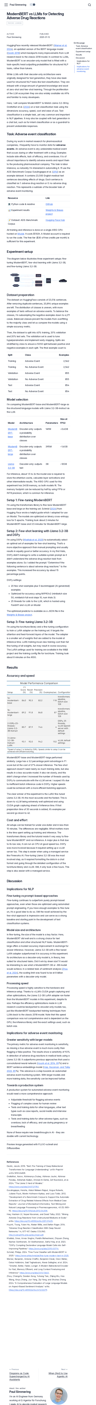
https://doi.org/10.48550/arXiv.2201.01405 (33, 1221)
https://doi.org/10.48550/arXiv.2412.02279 (28, 1290)
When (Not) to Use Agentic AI (58, 1375)
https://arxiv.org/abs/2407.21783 (24, 1186)
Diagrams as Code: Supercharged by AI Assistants (19, 1376)
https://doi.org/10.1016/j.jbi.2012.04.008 (29, 1211)
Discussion (80, 58)
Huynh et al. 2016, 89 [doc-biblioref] (48, 1063)
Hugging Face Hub (55, 220)
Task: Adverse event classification (84, 47)
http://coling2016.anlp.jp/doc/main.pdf (26, 1235)
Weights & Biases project (19, 614)
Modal (21, 233)
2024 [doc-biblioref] (26, 107)
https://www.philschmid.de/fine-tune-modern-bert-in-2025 (41, 1255)
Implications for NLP (83, 62)
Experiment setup (83, 51)
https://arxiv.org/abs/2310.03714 (43, 1248)
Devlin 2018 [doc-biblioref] (13, 53)
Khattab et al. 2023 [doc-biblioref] (33, 539)
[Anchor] (58, 133)
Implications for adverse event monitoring (83, 68)
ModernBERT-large (12, 450)
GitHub (49, 204)
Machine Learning (15, 23)
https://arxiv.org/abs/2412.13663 (34, 1273)
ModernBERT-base (12, 433)
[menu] (6, 5)
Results (79, 55)
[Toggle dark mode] (33, 4)
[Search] (89, 5)
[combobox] (89, 5)
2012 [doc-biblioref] (55, 171)
